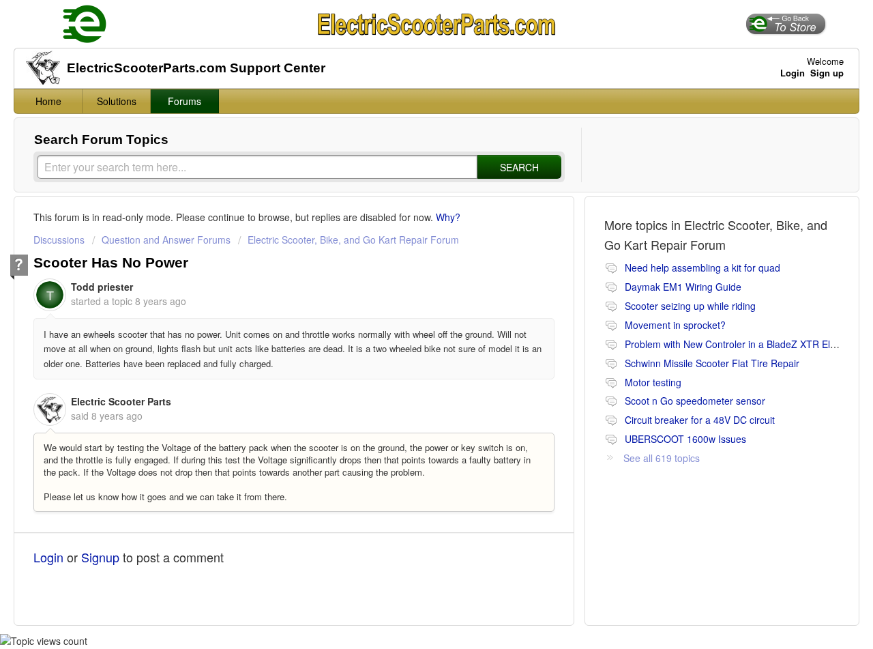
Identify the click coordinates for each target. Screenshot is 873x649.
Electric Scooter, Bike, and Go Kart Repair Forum (353, 239)
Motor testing (653, 382)
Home (48, 101)
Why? (448, 217)
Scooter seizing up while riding (690, 306)
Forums (184, 101)
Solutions (116, 101)
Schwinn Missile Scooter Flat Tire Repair (712, 363)
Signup (100, 557)
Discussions (59, 239)
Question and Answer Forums (166, 239)
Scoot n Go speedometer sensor (695, 400)
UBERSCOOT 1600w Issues (685, 439)
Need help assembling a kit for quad (702, 267)
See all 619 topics (661, 458)
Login (48, 557)
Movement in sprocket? (675, 325)
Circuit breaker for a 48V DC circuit (700, 420)
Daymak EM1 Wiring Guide (683, 286)
